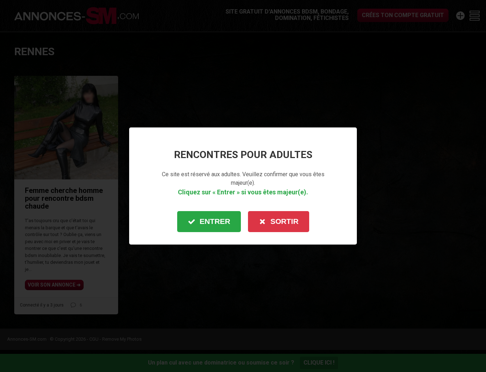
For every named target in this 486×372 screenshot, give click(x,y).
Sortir (284, 221)
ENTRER (215, 221)
